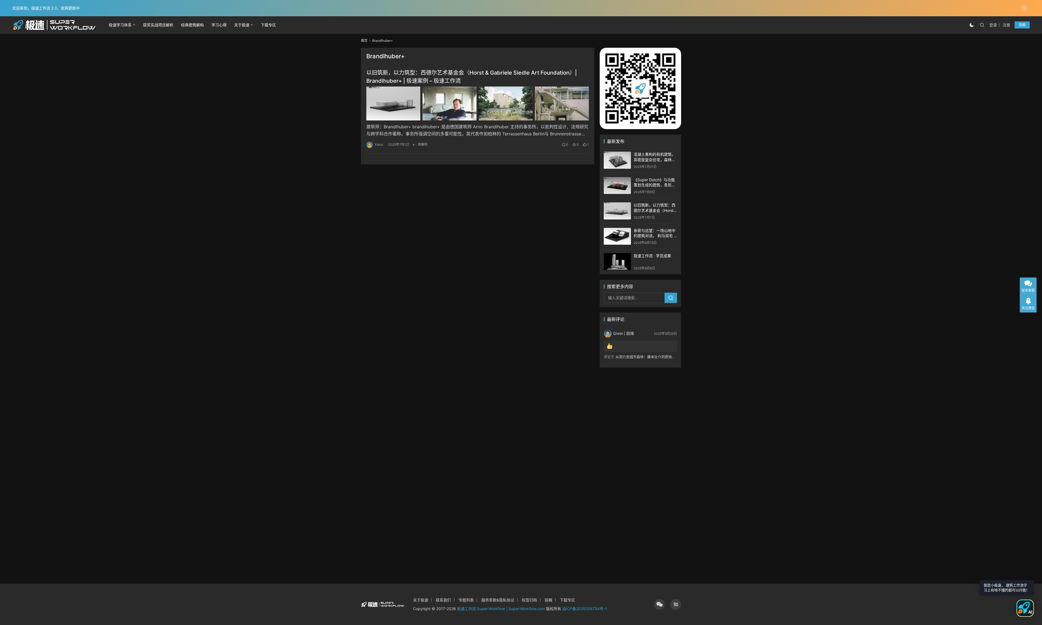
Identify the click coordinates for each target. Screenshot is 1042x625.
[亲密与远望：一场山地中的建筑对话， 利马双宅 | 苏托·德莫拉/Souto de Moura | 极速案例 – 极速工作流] (617, 236)
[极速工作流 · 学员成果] (617, 261)
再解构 (423, 144)
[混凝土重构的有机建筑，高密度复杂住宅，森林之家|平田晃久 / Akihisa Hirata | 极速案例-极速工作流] (617, 160)
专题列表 (466, 600)
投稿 (1022, 25)
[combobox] (634, 298)
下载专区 (268, 25)
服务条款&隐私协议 (497, 600)
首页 (364, 41)
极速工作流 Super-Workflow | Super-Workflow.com (501, 608)
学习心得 (219, 25)
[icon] (659, 604)
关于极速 (241, 25)
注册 (1006, 25)
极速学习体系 (120, 25)
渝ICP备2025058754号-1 (584, 608)
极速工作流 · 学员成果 (652, 255)
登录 (993, 25)
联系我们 (443, 600)
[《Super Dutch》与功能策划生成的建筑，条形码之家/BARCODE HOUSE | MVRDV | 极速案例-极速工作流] (617, 185)
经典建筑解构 (192, 25)
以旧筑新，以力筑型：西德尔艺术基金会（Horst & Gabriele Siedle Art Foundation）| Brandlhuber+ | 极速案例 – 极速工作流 (471, 76)
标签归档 (529, 600)
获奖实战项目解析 (158, 25)
